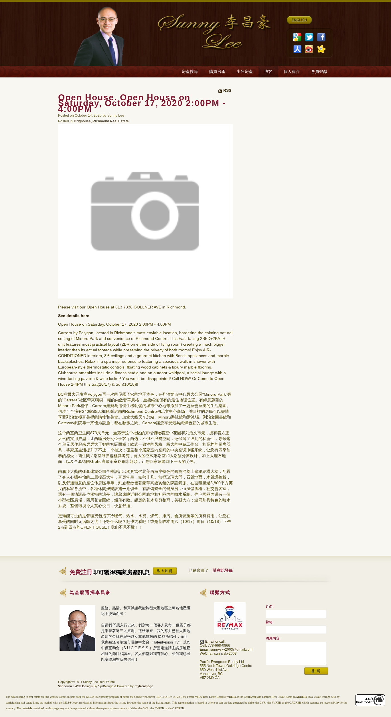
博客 (268, 71)
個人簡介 (292, 71)
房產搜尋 (190, 71)
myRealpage (144, 686)
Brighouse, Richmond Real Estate (101, 121)
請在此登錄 (223, 570)
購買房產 (217, 71)
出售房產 (245, 71)
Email (209, 642)
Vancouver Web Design (75, 686)
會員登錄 (319, 71)
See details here (73, 315)
